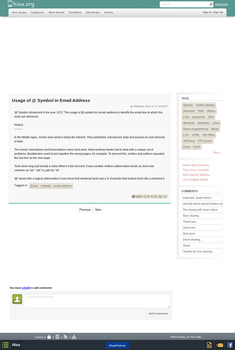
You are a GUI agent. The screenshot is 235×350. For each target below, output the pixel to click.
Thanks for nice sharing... (198, 251)
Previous (85, 209)
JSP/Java (189, 141)
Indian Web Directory (196, 165)
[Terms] (57, 337)
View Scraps (19, 12)
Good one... (190, 227)
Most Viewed (56, 12)
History (108, 12)
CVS (186, 135)
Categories (37, 12)
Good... (187, 245)
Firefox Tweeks (205, 105)
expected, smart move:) (197, 197)
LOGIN (26, 287)
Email (34, 186)
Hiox (16, 345)
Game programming (195, 129)
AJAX (196, 146)
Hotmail (46, 186)
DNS (211, 117)
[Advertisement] (92, 52)
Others (211, 111)
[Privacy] (49, 337)
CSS (186, 117)
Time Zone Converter (196, 170)
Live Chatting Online (195, 179)
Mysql (215, 129)
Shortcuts (189, 111)
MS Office (209, 135)
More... (217, 152)
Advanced (221, 4)
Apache (188, 105)
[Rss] (65, 337)
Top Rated (75, 12)
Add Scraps (93, 12)
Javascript (198, 117)
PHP (201, 111)
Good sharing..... (193, 239)
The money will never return (200, 209)
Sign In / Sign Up (213, 12)
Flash (186, 146)
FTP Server (205, 141)
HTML (196, 135)
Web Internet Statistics (196, 174)
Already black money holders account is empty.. (203, 203)
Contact (39, 337)
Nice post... (190, 233)
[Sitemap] (74, 337)
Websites (203, 123)
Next (98, 209)
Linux (216, 123)
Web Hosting (178, 337)
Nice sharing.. (191, 215)
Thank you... (190, 221)
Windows (189, 123)
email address (63, 186)
